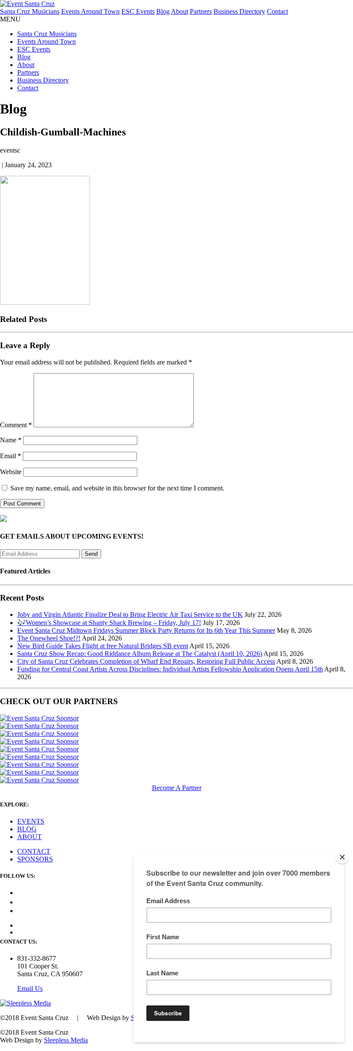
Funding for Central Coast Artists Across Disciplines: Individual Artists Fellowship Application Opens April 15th (170, 669)
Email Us (30, 988)
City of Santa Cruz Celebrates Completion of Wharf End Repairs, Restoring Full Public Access (146, 661)
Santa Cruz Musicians (29, 11)
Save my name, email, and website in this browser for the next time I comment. (117, 488)
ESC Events (138, 11)
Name (11, 440)
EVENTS (30, 821)
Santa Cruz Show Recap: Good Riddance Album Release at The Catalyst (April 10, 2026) (139, 653)
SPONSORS (35, 859)
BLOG (27, 829)
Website (11, 471)
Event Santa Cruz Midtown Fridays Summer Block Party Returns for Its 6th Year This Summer (146, 630)
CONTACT (33, 851)
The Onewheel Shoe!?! (49, 638)
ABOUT (29, 836)
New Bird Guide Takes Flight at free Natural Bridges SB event (102, 646)
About (179, 11)
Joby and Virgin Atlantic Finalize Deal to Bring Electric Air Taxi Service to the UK (130, 614)
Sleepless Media (66, 1040)
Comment (16, 425)
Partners (201, 11)
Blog (163, 11)
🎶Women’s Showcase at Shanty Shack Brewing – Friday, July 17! (109, 622)
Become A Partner (176, 787)
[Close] (342, 857)
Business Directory (239, 11)
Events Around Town (90, 11)
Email (10, 456)
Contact (277, 11)
